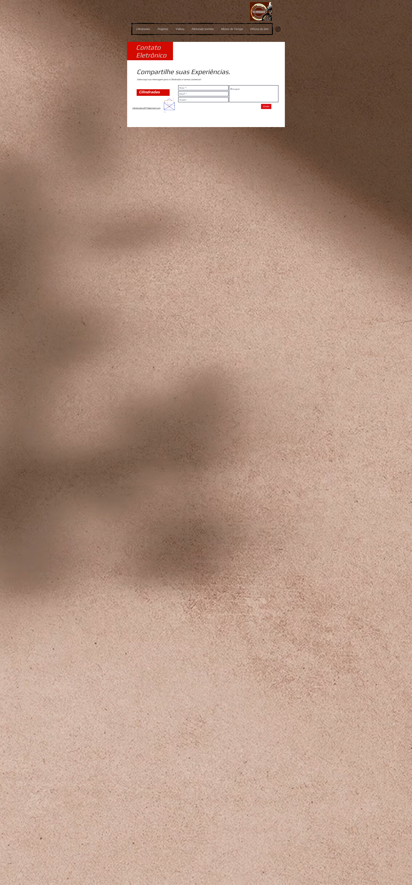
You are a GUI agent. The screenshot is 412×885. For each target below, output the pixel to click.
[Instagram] (278, 29)
